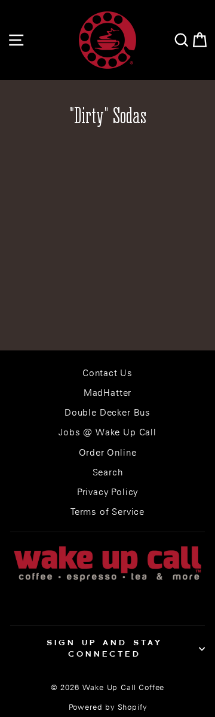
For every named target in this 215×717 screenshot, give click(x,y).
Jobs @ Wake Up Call (107, 432)
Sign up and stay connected (105, 648)
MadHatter (107, 392)
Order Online (108, 452)
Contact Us (107, 373)
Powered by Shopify (108, 707)
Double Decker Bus (107, 412)
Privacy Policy (108, 492)
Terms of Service (107, 511)
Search (108, 472)
